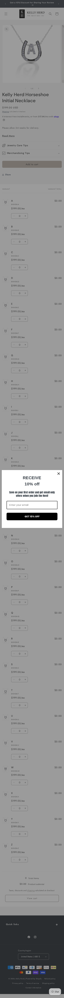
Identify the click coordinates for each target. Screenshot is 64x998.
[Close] (58, 473)
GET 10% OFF (32, 516)
